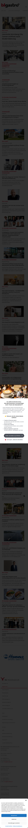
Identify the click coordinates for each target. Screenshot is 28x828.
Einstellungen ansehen (14, 823)
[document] (14, 414)
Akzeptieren (14, 815)
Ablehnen (14, 819)
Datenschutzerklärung (17, 826)
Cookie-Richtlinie (8, 826)
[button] (26, 800)
